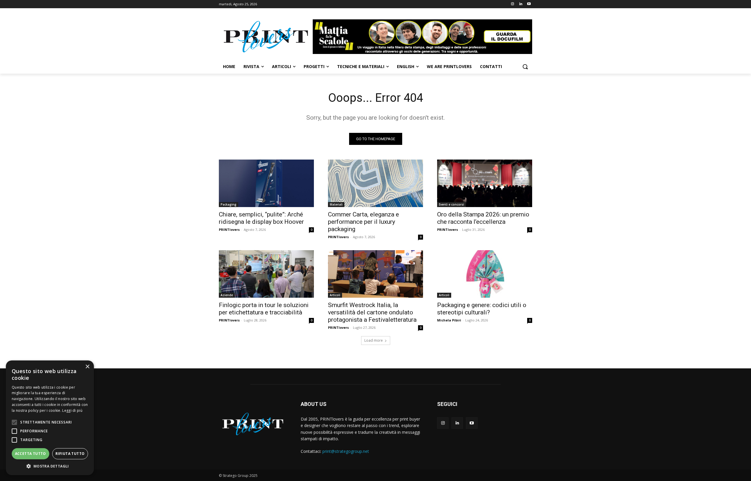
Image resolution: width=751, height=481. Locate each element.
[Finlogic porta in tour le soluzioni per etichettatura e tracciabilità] (266, 274)
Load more (373, 340)
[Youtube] (528, 4)
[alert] (50, 417)
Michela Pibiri (449, 320)
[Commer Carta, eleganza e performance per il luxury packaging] (375, 183)
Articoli (335, 295)
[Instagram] (512, 4)
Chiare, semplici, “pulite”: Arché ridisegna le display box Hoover (261, 218)
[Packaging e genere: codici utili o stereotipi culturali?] (484, 274)
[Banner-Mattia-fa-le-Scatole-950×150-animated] (422, 36)
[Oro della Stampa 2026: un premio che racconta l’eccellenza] (484, 183)
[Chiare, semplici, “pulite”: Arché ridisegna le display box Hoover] (266, 183)
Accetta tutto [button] (30, 453)
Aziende (227, 295)
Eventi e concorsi (451, 204)
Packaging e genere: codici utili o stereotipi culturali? (481, 309)
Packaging (228, 204)
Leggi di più (72, 410)
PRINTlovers (229, 229)
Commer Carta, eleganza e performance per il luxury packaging (363, 222)
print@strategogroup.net (345, 451)
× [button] (87, 367)
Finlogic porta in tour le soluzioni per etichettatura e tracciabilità (264, 309)
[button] (525, 67)
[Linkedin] (520, 4)
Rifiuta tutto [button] (69, 453)
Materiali (336, 204)
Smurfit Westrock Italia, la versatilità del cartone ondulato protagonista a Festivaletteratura (372, 312)
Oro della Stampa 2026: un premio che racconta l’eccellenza (483, 218)
